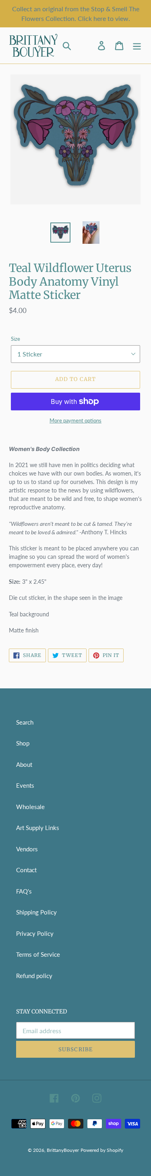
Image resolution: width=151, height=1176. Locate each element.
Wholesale (30, 806)
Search (24, 722)
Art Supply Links (37, 827)
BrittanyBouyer (63, 1150)
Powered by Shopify (102, 1150)
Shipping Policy (36, 912)
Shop (22, 743)
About (24, 764)
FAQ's (24, 891)
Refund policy (34, 975)
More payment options (75, 420)
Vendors (27, 849)
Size (15, 339)
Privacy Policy (35, 933)
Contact (26, 869)
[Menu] (137, 46)
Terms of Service (38, 954)
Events (25, 785)
